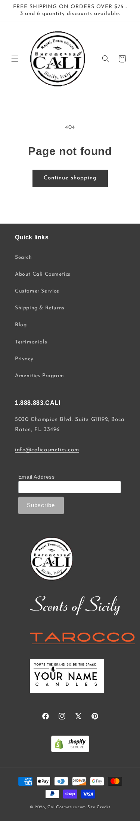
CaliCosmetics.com (66, 807)
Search (23, 257)
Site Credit (99, 807)
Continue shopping (70, 178)
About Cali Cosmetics (43, 274)
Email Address (36, 477)
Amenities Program (39, 376)
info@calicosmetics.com (47, 450)
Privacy (24, 359)
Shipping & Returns (40, 308)
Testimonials (31, 342)
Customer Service (37, 291)
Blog (21, 325)
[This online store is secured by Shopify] (70, 746)
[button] (15, 59)
